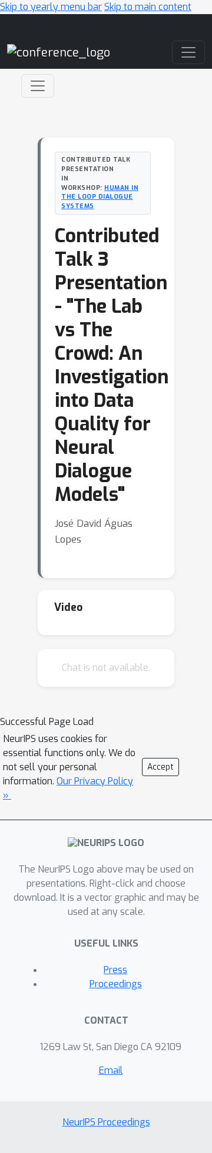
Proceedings (116, 984)
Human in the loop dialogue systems (99, 196)
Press (115, 970)
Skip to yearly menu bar (51, 7)
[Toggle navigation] (37, 86)
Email (111, 1070)
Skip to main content (147, 7)
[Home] (58, 52)
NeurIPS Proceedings (106, 1122)
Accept (160, 767)
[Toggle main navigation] (188, 52)
